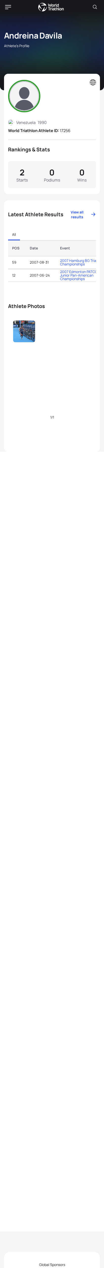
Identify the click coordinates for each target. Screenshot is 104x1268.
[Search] (95, 7)
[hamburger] (8, 7)
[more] (24, 342)
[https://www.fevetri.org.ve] (93, 83)
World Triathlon (51, 7)
